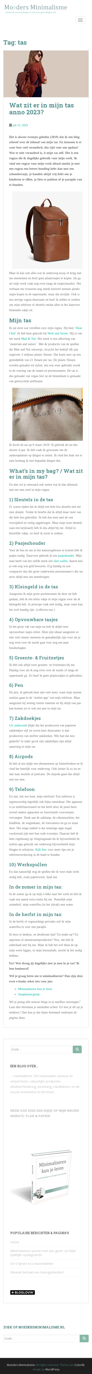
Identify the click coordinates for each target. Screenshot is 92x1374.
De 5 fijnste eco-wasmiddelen (31, 1263)
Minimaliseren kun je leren (35, 989)
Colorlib (79, 1365)
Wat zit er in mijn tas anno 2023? (41, 108)
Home (14, 1242)
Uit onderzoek (18, 725)
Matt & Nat (28, 338)
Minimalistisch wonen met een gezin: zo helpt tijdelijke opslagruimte (43, 1253)
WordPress (52, 1369)
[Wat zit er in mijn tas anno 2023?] (46, 73)
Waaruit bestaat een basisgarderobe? (37, 1272)
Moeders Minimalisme (21, 1365)
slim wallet (60, 561)
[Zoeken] (77, 1049)
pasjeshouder (66, 555)
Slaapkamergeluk (29, 994)
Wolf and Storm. (58, 333)
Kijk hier (41, 849)
